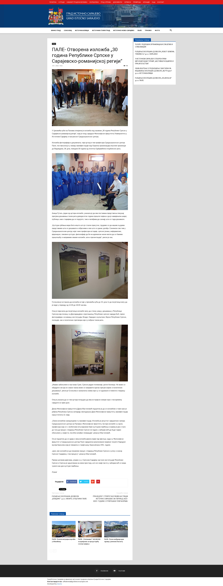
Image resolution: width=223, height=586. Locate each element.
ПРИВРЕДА (137, 2)
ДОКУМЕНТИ (117, 2)
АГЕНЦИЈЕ (146, 2)
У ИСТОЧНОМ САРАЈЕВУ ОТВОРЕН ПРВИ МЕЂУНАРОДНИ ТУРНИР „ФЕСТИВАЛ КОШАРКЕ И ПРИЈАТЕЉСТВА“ (154, 61)
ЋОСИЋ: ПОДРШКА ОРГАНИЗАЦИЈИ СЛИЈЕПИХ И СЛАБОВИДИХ (154, 45)
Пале (54, 44)
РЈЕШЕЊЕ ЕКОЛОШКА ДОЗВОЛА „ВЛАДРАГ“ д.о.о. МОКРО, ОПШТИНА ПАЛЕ (69, 497)
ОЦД (153, 2)
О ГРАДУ (62, 2)
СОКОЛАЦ (68, 30)
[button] (171, 30)
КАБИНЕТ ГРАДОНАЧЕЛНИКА (77, 2)
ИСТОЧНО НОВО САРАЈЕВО (123, 30)
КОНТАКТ (160, 2)
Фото (157, 30)
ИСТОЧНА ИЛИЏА (82, 30)
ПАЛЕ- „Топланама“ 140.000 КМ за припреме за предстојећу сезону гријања (89, 541)
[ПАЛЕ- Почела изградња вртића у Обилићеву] (64, 529)
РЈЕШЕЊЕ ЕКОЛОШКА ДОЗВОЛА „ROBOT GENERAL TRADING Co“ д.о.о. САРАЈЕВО (155, 53)
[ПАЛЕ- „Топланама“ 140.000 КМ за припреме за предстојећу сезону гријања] (90, 529)
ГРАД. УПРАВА (106, 2)
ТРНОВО (148, 30)
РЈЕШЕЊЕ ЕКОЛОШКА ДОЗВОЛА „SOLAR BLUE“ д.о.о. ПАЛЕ (153, 79)
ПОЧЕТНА (52, 2)
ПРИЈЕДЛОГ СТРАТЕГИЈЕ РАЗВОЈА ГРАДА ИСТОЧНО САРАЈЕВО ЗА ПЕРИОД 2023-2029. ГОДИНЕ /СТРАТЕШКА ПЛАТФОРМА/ (110, 498)
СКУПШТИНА (94, 2)
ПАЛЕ (140, 30)
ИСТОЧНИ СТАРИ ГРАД (101, 30)
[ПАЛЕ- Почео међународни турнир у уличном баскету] (116, 529)
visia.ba (59, 584)
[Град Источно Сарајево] (111, 16)
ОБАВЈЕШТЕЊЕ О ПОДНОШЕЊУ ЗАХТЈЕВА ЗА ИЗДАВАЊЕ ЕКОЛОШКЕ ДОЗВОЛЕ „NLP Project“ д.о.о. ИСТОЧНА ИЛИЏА (153, 70)
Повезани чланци (57, 514)
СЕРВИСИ (127, 2)
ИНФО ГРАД (56, 30)
